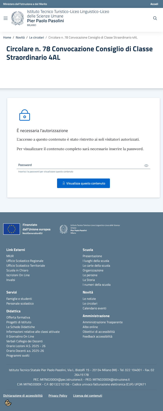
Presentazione (92, 256)
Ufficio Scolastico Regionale (24, 260)
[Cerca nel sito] (155, 18)
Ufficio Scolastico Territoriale (25, 265)
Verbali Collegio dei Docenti (24, 341)
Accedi (154, 4)
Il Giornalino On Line (20, 336)
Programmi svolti (17, 355)
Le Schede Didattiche (20, 326)
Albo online (90, 326)
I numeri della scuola (97, 284)
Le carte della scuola (96, 265)
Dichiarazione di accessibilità (23, 395)
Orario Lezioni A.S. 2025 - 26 (26, 345)
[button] (8, 403)
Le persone (90, 275)
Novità (20, 37)
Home (7, 37)
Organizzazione (93, 270)
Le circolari (36, 37)
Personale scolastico (20, 303)
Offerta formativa (18, 317)
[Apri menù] (5, 18)
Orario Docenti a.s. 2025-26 (25, 350)
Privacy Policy (58, 395)
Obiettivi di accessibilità (99, 331)
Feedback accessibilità (97, 336)
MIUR (10, 256)
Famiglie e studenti (19, 298)
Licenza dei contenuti (87, 395)
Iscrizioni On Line (18, 275)
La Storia (89, 279)
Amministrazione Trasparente (103, 322)
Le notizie (89, 298)
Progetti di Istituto (18, 322)
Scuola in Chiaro (17, 270)
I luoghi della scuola (96, 260)
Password (25, 164)
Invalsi (10, 279)
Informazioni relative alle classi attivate (33, 331)
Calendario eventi (94, 308)
